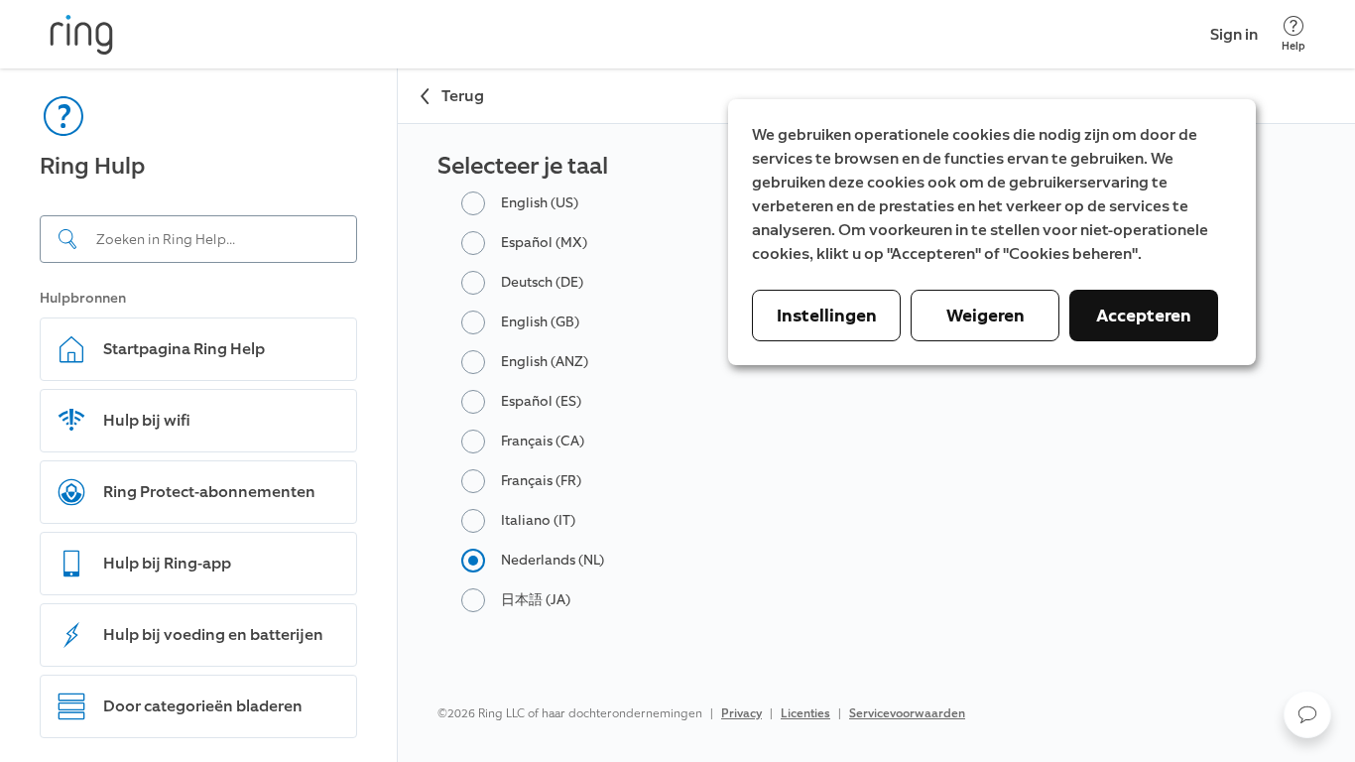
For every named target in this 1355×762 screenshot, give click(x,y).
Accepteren (1143, 315)
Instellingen (827, 315)
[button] (1307, 714)
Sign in (1234, 34)
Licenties (805, 713)
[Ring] (81, 35)
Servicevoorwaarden (907, 713)
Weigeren (985, 315)
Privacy (741, 713)
